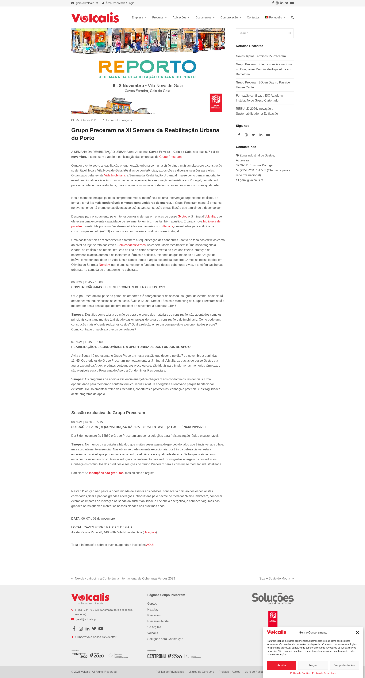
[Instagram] (277, 3)
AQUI (150, 544)
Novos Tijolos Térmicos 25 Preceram (261, 56)
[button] (357, 632)
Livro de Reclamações (259, 671)
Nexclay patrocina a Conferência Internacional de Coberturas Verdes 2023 (123, 579)
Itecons (168, 226)
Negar (313, 665)
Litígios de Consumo (201, 671)
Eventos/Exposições (119, 120)
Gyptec (182, 216)
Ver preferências (344, 665)
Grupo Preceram (170, 156)
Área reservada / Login (120, 3)
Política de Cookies (300, 673)
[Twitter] (286, 3)
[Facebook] (273, 3)
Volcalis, (210, 216)
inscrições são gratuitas (106, 473)
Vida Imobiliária (114, 175)
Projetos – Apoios (229, 671)
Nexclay (104, 264)
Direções (150, 532)
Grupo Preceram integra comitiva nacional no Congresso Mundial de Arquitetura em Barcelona (264, 69)
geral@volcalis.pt (87, 3)
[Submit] (290, 33)
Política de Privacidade (324, 673)
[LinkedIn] (281, 3)
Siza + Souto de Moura (274, 579)
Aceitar (281, 665)
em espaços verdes (132, 245)
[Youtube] (292, 3)
